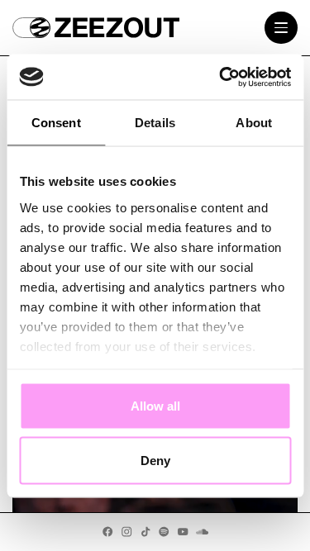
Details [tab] (155, 123)
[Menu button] (281, 28)
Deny (155, 460)
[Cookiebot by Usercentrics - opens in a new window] (220, 77)
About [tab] (254, 123)
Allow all (155, 406)
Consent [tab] (56, 123)
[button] (31, 27)
